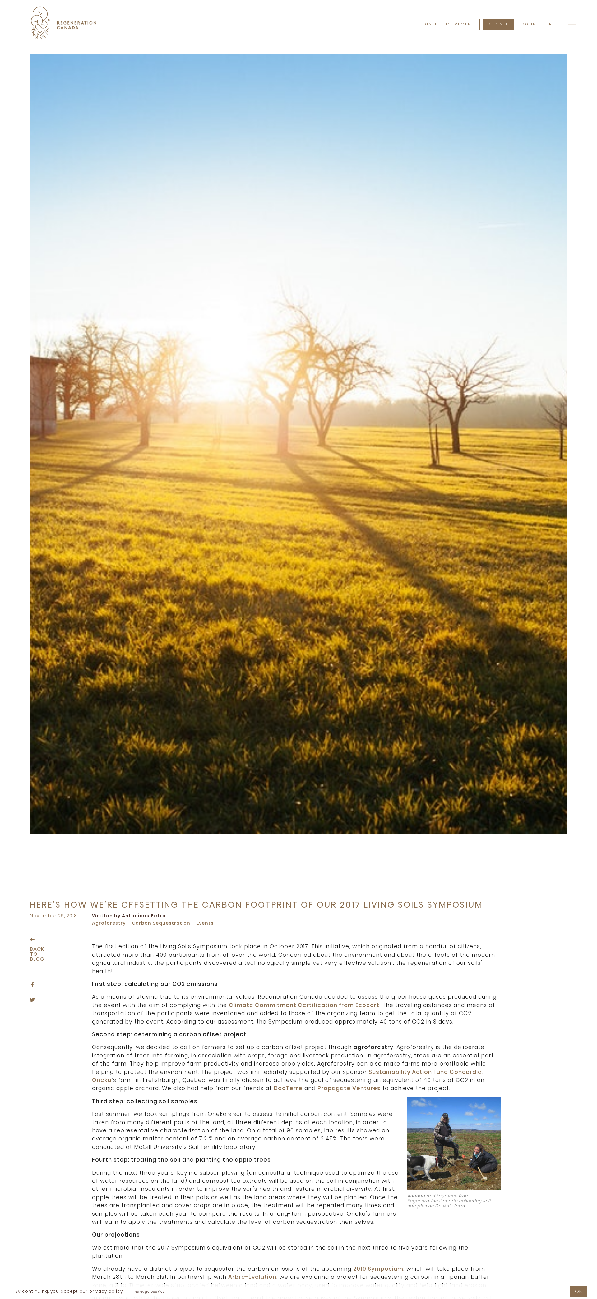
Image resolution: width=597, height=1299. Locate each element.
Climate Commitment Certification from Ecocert (304, 1005)
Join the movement (447, 24)
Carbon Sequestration (161, 923)
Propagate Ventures (349, 1088)
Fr (549, 24)
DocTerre (288, 1088)
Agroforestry (109, 923)
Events (205, 923)
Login (528, 24)
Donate (498, 24)
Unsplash (529, 802)
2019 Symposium (378, 1269)
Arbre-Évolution (252, 1277)
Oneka (102, 1080)
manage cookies (149, 1292)
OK (578, 1291)
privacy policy (106, 1291)
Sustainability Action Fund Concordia (425, 1072)
